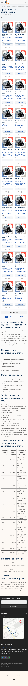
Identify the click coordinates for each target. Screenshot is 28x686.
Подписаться (14, 606)
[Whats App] (8, 657)
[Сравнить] (9, 48)
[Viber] (5, 657)
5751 (21, 317)
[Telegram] (2, 657)
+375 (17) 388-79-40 (6, 644)
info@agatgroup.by (6, 647)
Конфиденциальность (6, 668)
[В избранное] (6, 48)
